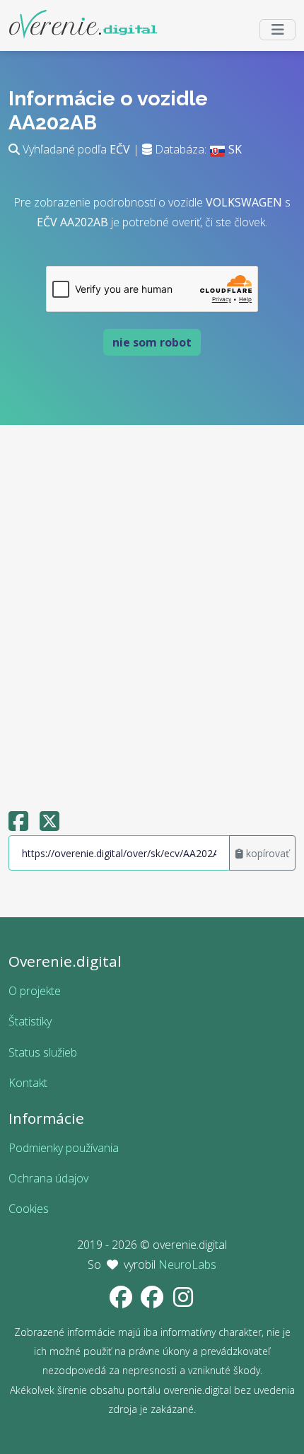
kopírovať (266, 853)
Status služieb (42, 1052)
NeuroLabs (187, 1264)
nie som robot (152, 342)
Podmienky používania (63, 1148)
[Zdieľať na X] (49, 825)
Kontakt (27, 1082)
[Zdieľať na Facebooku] (18, 825)
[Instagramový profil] (183, 1301)
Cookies (28, 1208)
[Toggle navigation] (277, 29)
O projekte (34, 991)
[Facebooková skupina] (153, 1301)
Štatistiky (30, 1021)
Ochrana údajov (48, 1178)
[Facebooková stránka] (122, 1301)
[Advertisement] (152, 611)
